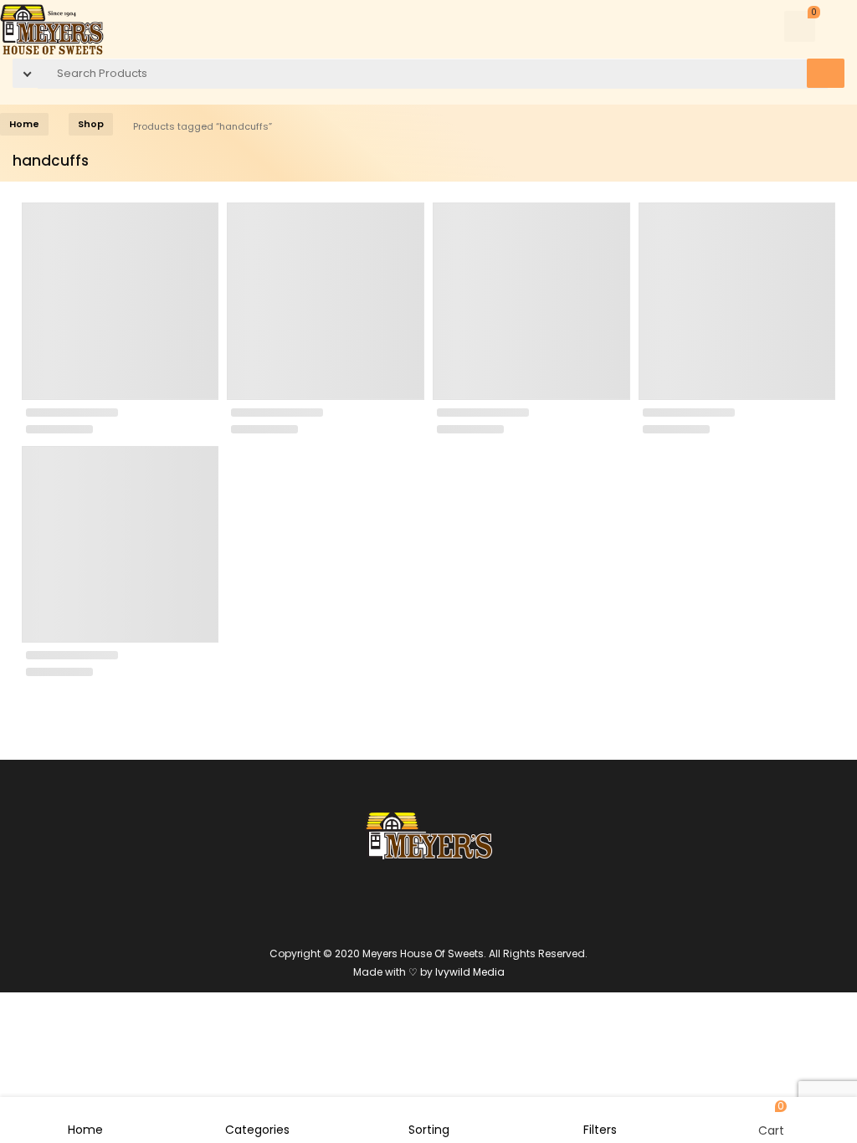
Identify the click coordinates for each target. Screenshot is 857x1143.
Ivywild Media (470, 972)
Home (24, 124)
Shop (91, 124)
